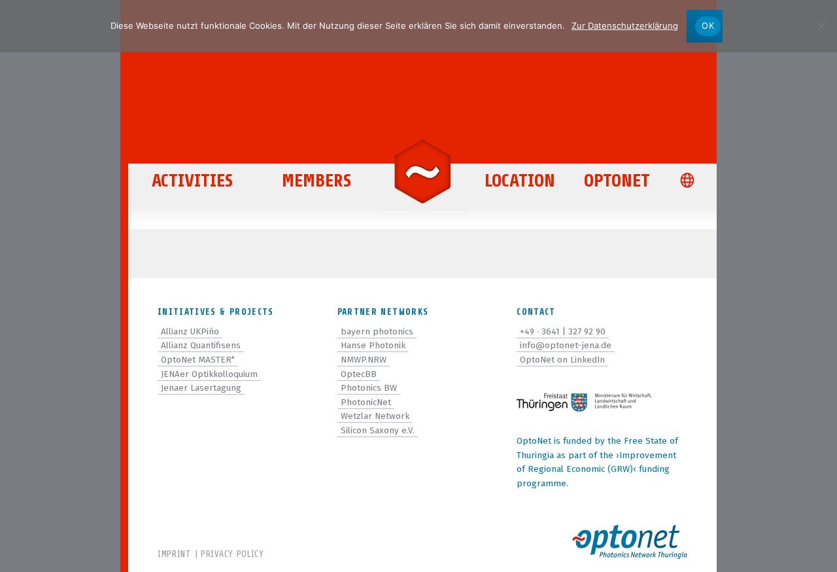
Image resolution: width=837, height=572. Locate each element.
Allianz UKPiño (190, 331)
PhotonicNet (366, 402)
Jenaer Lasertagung (201, 387)
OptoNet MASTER (198, 359)
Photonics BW (369, 387)
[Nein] (820, 26)
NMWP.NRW (363, 359)
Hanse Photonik (373, 345)
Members (316, 180)
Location (520, 180)
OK (708, 25)
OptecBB (359, 374)
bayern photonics (377, 331)
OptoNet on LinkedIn (562, 359)
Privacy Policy (232, 554)
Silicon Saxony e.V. (378, 430)
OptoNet (617, 180)
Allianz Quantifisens (201, 345)
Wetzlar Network (375, 415)
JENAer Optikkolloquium (209, 374)
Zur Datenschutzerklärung (625, 25)
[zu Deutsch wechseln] (690, 182)
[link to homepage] (422, 171)
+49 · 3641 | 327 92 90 (563, 331)
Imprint (175, 554)
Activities (192, 180)
